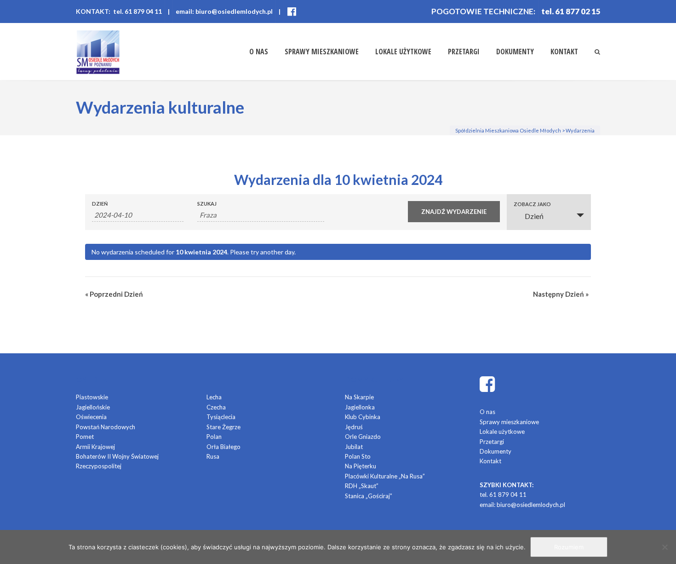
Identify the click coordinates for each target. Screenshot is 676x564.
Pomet (85, 436)
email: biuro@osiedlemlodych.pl (224, 11)
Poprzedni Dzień (114, 294)
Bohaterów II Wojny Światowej (117, 456)
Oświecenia (91, 416)
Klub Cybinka (362, 416)
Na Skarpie (359, 397)
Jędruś (354, 427)
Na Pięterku (360, 466)
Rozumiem (569, 547)
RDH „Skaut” (361, 485)
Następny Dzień (561, 294)
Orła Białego (223, 446)
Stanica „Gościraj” (368, 496)
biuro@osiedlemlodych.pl (531, 504)
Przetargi (464, 51)
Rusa (212, 456)
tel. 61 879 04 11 (503, 494)
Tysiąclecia (220, 416)
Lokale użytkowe (403, 51)
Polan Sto (358, 456)
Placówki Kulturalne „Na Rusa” (385, 476)
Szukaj (207, 203)
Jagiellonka (360, 407)
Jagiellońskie (93, 407)
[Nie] (664, 547)
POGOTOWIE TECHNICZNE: (483, 11)
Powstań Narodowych (105, 427)
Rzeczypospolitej (98, 466)
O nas (258, 51)
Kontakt (564, 51)
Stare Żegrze (223, 427)
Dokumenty (515, 51)
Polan (214, 436)
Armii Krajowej (95, 446)
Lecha (214, 397)
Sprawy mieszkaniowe (322, 51)
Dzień (100, 203)
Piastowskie (92, 397)
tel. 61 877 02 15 (571, 11)
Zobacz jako (532, 204)
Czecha (216, 407)
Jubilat (354, 446)
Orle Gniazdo (363, 436)
